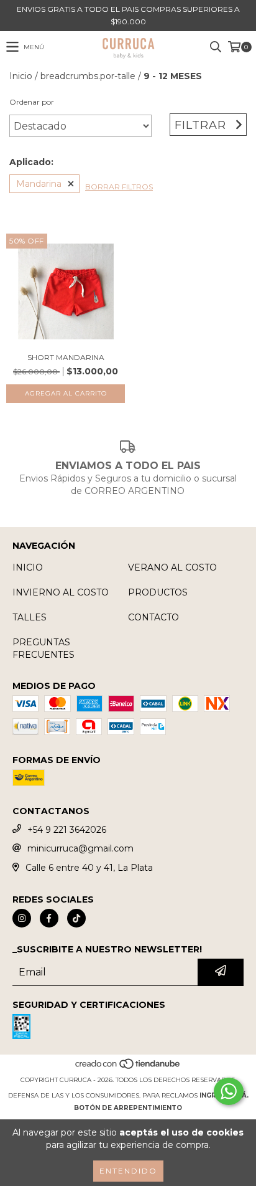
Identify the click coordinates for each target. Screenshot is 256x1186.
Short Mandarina (65, 357)
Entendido (128, 1170)
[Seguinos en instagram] (21, 918)
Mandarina (39, 183)
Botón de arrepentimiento (128, 1108)
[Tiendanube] (128, 1067)
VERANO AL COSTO (172, 567)
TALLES (29, 617)
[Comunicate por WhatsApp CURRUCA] (229, 1091)
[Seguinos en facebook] (49, 918)
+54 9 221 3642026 (66, 829)
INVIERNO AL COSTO (60, 592)
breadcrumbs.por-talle (87, 76)
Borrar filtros (119, 186)
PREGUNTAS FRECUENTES (43, 648)
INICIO (27, 567)
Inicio (20, 76)
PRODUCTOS (158, 592)
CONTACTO (153, 617)
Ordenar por (31, 102)
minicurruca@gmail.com (80, 848)
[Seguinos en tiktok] (76, 918)
